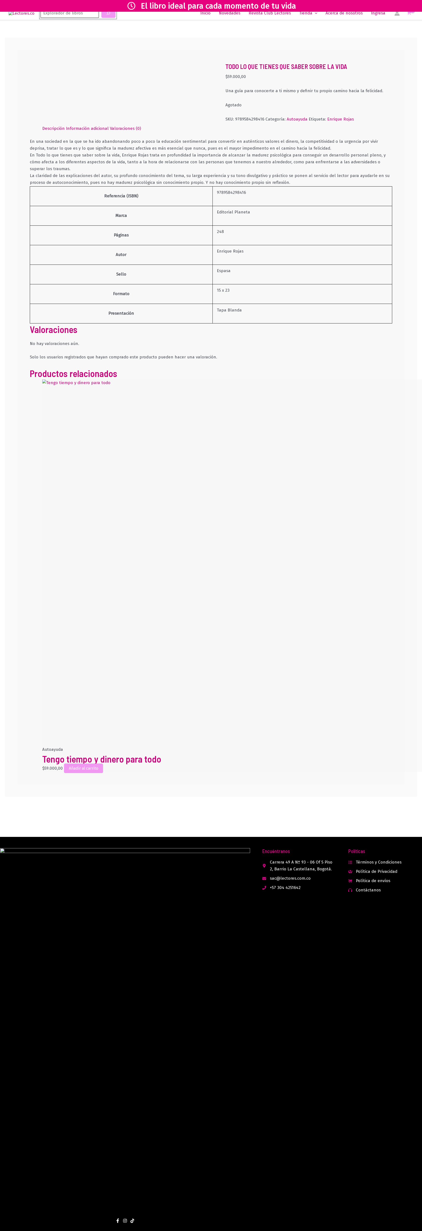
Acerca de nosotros (344, 13)
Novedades (229, 13)
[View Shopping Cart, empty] (409, 13)
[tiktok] (132, 1221)
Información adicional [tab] (87, 128)
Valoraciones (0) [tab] (125, 128)
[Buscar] (108, 13)
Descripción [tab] (53, 128)
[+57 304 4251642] (281, 887)
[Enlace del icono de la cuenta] (397, 13)
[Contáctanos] (364, 890)
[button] (314, 13)
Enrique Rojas (340, 119)
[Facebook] (118, 1221)
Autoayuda (297, 119)
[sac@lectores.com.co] (286, 878)
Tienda (305, 13)
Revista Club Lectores (270, 13)
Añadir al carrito (83, 768)
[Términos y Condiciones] (374, 862)
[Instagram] (125, 1221)
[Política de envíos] (369, 880)
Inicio (205, 13)
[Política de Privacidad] (372, 871)
